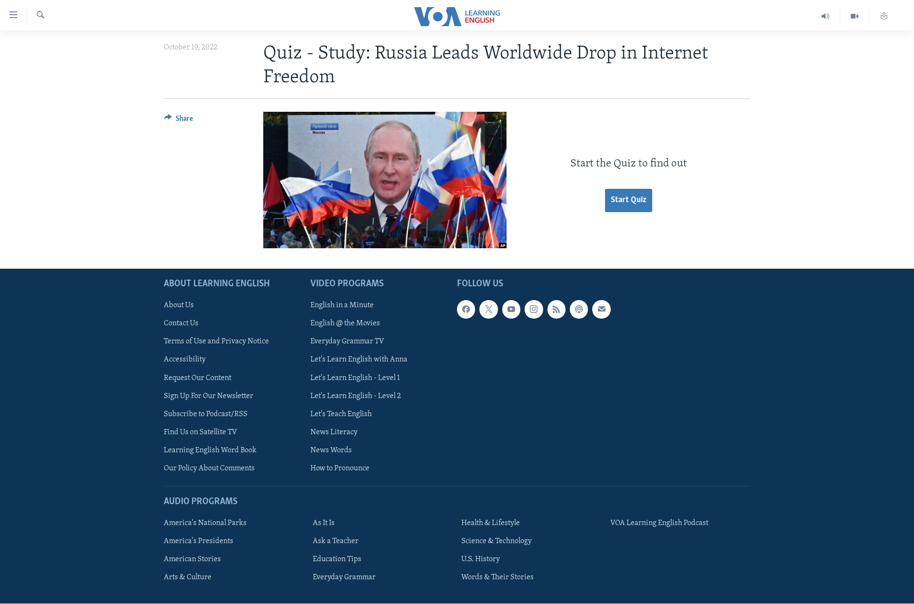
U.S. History (480, 560)
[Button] (178, 121)
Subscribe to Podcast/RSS (206, 414)
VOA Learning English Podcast (659, 523)
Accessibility (185, 360)
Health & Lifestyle (490, 523)
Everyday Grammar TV (347, 342)
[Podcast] (579, 310)
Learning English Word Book (210, 450)
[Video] (854, 16)
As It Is (324, 523)
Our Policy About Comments (209, 468)
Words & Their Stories (497, 578)
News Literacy (334, 432)
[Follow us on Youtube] (511, 310)
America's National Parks (205, 523)
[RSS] (556, 310)
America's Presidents (198, 541)
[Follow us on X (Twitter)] (488, 310)
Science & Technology (496, 541)
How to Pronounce (339, 468)
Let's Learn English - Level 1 (355, 378)
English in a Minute (342, 306)
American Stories (192, 560)
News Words (331, 450)
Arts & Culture (187, 578)
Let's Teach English (341, 414)
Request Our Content (197, 378)
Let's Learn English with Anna (358, 360)
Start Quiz (628, 200)
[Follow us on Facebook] (466, 310)
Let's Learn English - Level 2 (355, 396)
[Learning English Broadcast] (825, 16)
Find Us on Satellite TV (200, 432)
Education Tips (337, 560)
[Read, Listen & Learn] (884, 16)
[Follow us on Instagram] (534, 310)
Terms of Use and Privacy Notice (216, 342)
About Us (179, 306)
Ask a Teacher (335, 541)
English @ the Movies (345, 324)
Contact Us (181, 324)
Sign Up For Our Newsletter (208, 396)
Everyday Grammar (344, 578)
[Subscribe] (601, 310)
